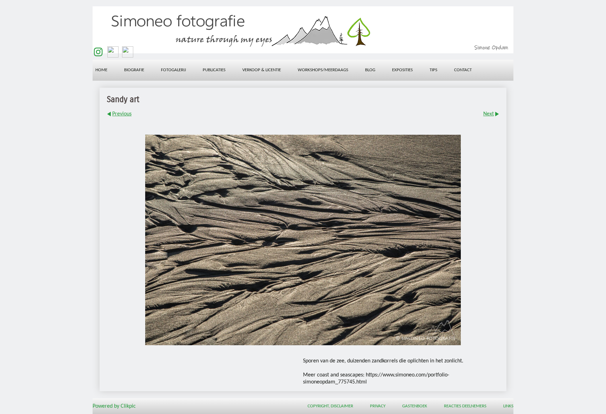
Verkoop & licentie (261, 70)
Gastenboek (414, 406)
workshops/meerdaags (323, 70)
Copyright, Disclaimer (330, 406)
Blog (370, 70)
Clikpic (128, 406)
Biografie (134, 70)
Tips (433, 70)
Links (508, 406)
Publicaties (214, 70)
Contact (463, 70)
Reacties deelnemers (465, 406)
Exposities (402, 70)
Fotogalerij (173, 70)
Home (101, 70)
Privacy (377, 406)
